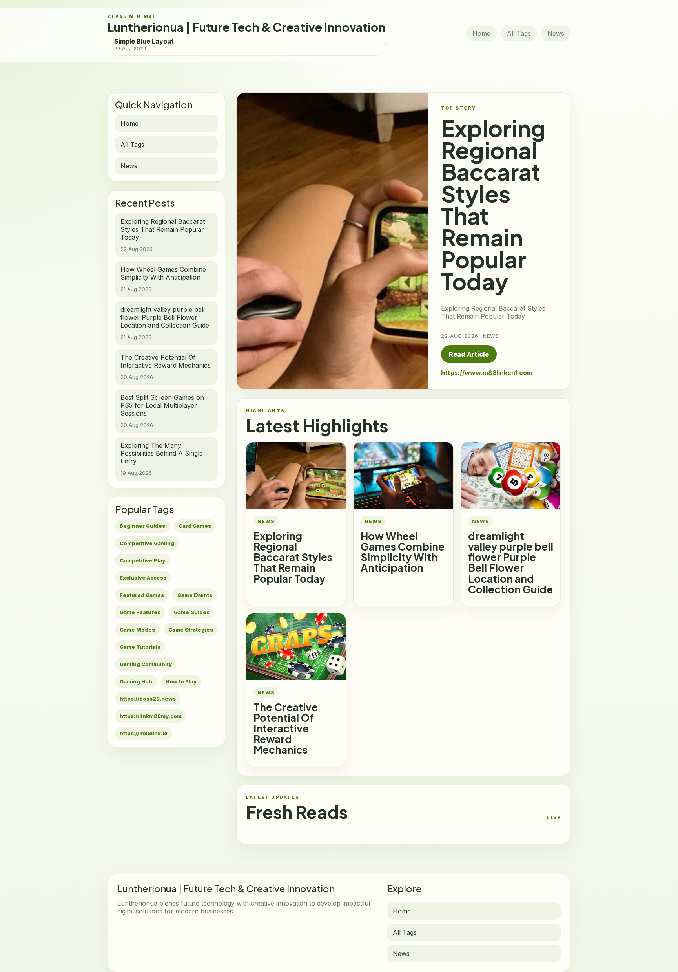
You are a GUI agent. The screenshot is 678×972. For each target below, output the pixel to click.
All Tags (519, 33)
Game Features (140, 612)
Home (481, 33)
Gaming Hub (136, 681)
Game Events (194, 595)
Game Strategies (190, 629)
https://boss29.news (148, 699)
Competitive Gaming (147, 543)
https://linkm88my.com (151, 716)
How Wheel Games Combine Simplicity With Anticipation (403, 551)
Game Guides (192, 612)
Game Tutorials (140, 647)
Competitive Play (142, 560)
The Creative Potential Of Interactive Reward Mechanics (285, 728)
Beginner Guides (142, 526)
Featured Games (142, 595)
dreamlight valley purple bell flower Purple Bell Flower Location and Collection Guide (510, 562)
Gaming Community (146, 664)
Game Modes (137, 629)
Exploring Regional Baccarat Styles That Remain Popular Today (292, 557)
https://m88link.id (144, 733)
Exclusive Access (143, 578)
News (555, 33)
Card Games (195, 526)
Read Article (469, 354)
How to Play (181, 681)
